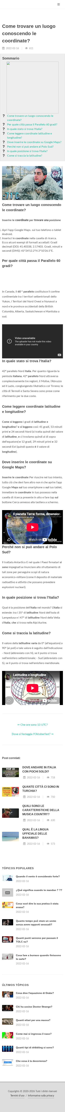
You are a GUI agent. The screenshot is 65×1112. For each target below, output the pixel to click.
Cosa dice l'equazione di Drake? (35, 1079)
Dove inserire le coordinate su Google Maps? (34, 142)
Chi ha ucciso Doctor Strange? (34, 1093)
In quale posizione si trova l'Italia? (27, 151)
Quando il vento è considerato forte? (38, 919)
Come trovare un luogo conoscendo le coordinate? (30, 118)
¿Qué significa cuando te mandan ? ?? (39, 933)
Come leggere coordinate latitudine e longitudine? (29, 135)
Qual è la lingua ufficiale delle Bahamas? (35, 876)
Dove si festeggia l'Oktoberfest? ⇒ (32, 777)
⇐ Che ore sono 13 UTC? (33, 768)
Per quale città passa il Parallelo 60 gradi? (32, 124)
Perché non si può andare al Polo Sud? (30, 146)
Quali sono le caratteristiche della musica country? (40, 853)
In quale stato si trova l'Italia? (24, 129)
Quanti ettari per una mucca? (33, 1106)
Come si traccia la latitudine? (24, 155)
